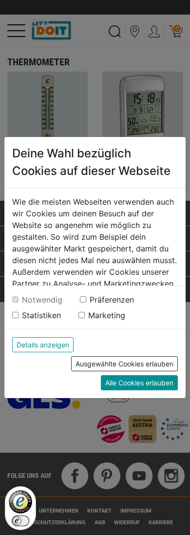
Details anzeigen (43, 345)
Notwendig (42, 300)
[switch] (20, 521)
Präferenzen (112, 300)
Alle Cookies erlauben (139, 383)
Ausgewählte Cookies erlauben (124, 364)
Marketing (106, 315)
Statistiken (41, 315)
